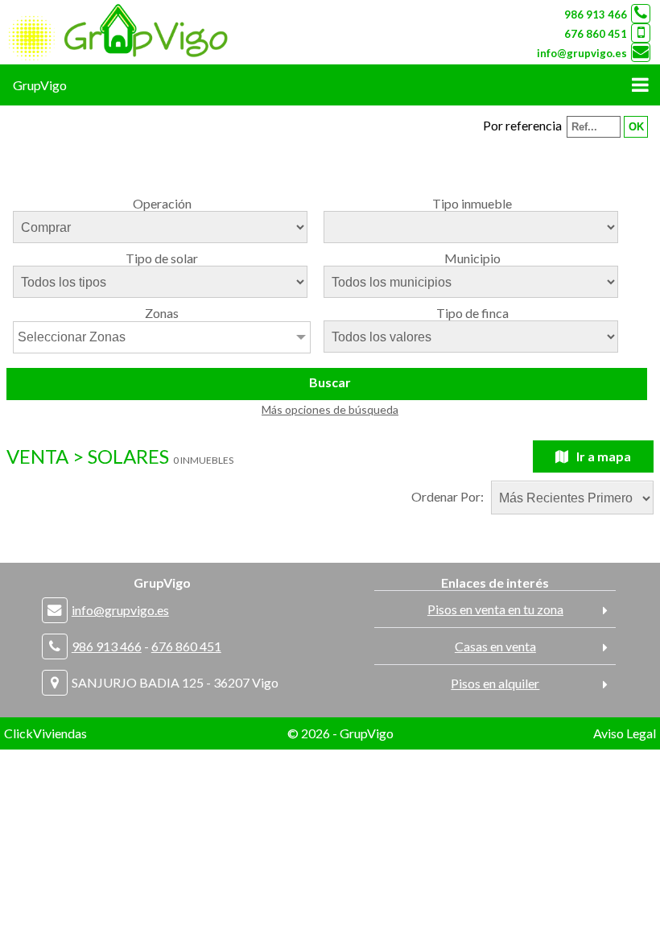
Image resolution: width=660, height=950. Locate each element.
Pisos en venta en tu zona (495, 609)
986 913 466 (595, 14)
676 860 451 (595, 33)
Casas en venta (495, 646)
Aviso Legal (624, 733)
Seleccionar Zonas (72, 337)
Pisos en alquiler (495, 683)
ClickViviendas (45, 733)
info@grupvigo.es (582, 53)
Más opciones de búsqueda (330, 409)
